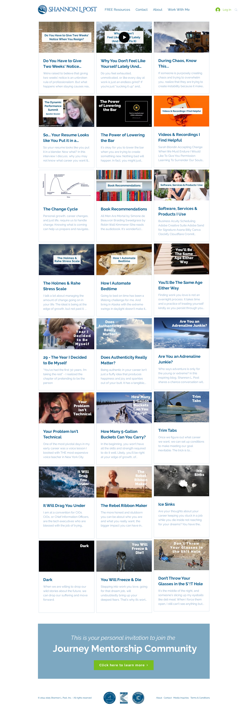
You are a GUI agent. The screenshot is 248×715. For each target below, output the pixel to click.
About (159, 698)
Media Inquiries (181, 698)
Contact (168, 698)
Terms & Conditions (200, 698)
